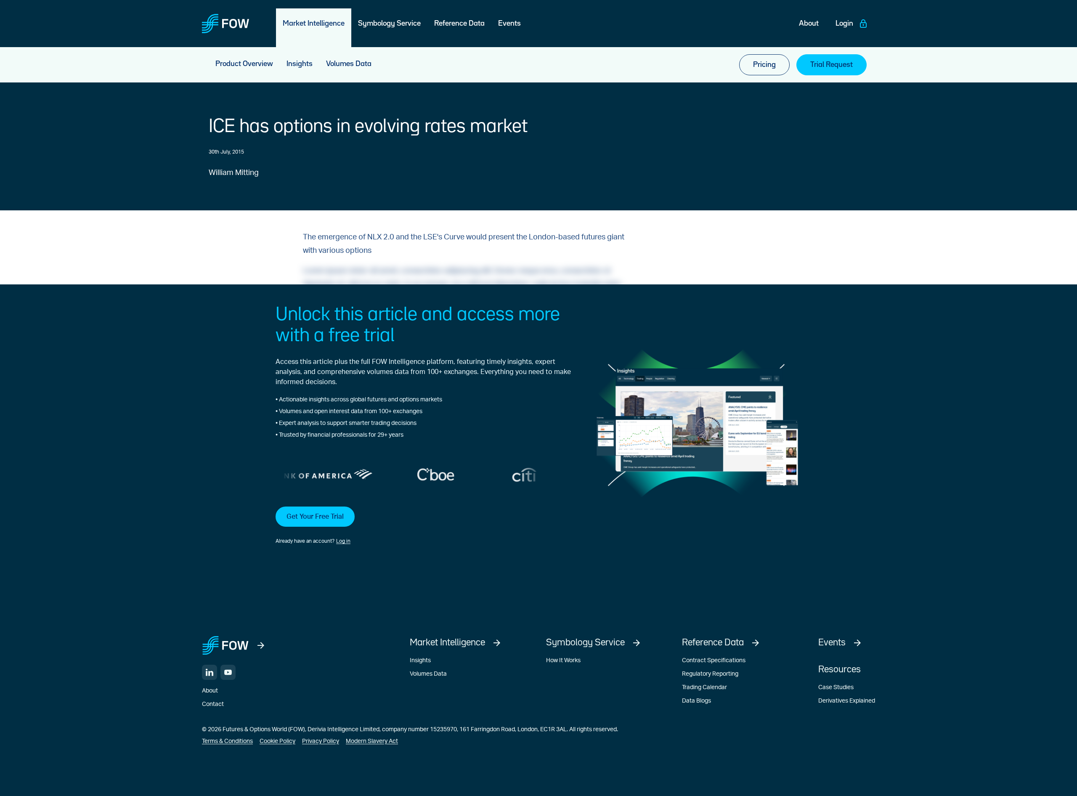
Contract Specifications (713, 660)
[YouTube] (228, 672)
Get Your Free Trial (315, 516)
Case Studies (836, 687)
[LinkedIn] (209, 672)
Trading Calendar (704, 687)
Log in (343, 541)
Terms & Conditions (227, 741)
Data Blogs (696, 701)
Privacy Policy (320, 741)
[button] (423, 526)
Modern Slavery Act (372, 741)
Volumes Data (428, 674)
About (210, 691)
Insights (420, 660)
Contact (213, 704)
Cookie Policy (277, 741)
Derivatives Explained (846, 701)
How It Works (563, 660)
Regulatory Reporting (710, 674)
